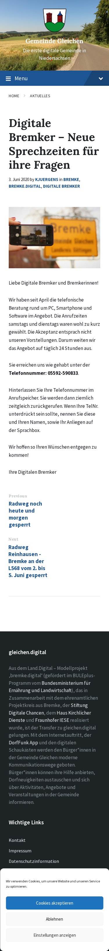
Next (13, 539)
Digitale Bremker (61, 186)
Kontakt (17, 840)
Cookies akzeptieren (54, 903)
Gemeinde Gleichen (54, 41)
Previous (18, 496)
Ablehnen (54, 919)
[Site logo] (54, 30)
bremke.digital (25, 186)
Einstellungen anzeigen (54, 935)
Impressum (20, 851)
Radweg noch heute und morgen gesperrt (25, 514)
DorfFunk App (23, 742)
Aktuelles (40, 95)
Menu (21, 78)
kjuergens (46, 179)
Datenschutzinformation (34, 861)
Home (14, 95)
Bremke (71, 179)
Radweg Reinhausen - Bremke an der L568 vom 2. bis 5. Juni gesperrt (27, 561)
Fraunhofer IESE (52, 720)
